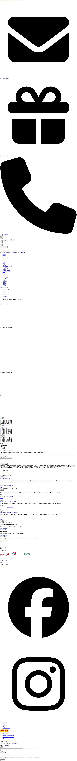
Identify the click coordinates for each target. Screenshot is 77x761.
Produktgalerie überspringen (5, 472)
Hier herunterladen (3, 528)
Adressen (11, 250)
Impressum (4, 738)
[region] (38, 373)
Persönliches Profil (7, 250)
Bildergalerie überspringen (4, 303)
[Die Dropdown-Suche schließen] (14, 240)
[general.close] (1, 751)
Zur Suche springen (12, 0)
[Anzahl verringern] (2, 454)
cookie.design (7, 745)
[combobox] (5, 240)
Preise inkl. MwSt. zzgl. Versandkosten (7, 450)
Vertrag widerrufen (3, 540)
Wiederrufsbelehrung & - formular (8, 737)
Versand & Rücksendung (7, 728)
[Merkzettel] (1, 243)
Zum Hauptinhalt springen (4, 0)
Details (1, 487)
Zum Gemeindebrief (3, 535)
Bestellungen (15, 250)
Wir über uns (5, 725)
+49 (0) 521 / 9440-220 (4, 234)
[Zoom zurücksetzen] (4, 428)
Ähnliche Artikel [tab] (5, 470)
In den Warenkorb (3, 456)
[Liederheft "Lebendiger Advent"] (6, 304)
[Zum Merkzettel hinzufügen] (2, 477)
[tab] (29, 461)
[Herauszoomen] (1, 428)
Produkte (4, 256)
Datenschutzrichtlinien (6, 736)
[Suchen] (11, 240)
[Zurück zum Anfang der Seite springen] (1, 747)
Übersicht (2, 250)
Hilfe (3, 726)
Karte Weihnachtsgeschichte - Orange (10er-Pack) (8, 512)
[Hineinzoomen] (6, 428)
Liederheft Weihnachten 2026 (5, 478)
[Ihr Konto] (1, 245)
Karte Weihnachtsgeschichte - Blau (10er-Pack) (8, 501)
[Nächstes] (4, 418)
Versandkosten (10, 485)
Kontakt (4, 727)
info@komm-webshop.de (4, 567)
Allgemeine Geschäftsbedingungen (8, 735)
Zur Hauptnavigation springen (21, 0)
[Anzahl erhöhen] (9, 454)
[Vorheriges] (1, 418)
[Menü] (1, 236)
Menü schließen (4, 287)
